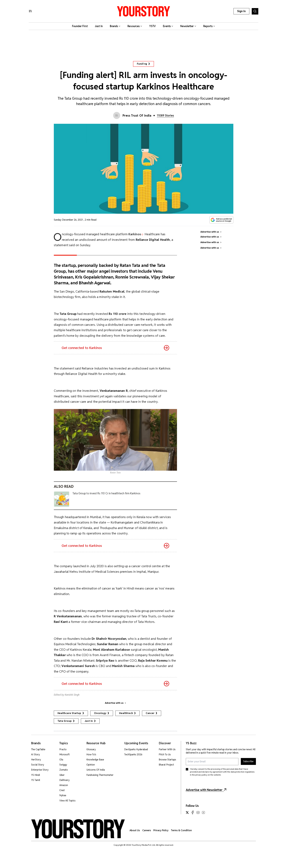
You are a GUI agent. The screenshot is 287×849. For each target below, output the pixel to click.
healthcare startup (69, 713)
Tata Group (65, 721)
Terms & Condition (181, 830)
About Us (135, 830)
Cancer (150, 713)
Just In (89, 721)
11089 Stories (165, 115)
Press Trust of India (137, 115)
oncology (100, 713)
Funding (142, 63)
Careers (146, 830)
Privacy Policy (160, 830)
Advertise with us (114, 703)
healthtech (126, 713)
